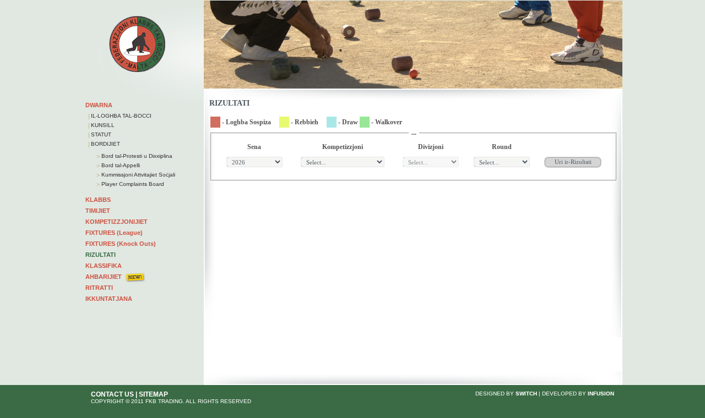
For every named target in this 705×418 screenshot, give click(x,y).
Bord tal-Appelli (120, 165)
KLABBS (98, 199)
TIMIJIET (97, 210)
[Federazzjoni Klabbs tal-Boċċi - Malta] (137, 71)
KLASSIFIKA (103, 265)
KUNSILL (103, 125)
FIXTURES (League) (114, 232)
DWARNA (98, 105)
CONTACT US (112, 394)
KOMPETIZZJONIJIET (116, 221)
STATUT (101, 134)
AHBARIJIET (103, 276)
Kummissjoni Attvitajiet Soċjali (137, 175)
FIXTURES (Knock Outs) (120, 243)
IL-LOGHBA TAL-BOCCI (121, 116)
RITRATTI (99, 287)
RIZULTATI (100, 254)
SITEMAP (153, 394)
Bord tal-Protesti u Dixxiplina (136, 156)
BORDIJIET (105, 144)
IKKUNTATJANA (108, 298)
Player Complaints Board (132, 184)
